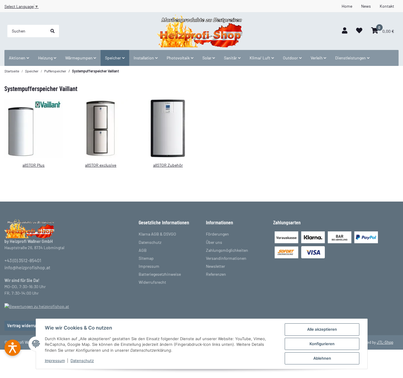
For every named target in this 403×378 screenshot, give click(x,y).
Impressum (55, 360)
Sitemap (146, 258)
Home (347, 6)
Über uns (214, 242)
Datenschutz (82, 360)
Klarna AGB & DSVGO (157, 233)
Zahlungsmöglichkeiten (227, 250)
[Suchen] (52, 31)
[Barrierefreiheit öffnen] (12, 348)
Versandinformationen (226, 258)
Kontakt (387, 6)
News (366, 6)
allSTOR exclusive (100, 165)
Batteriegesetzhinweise (160, 274)
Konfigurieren (322, 343)
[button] (345, 31)
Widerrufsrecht (152, 282)
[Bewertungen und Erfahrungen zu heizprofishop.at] (36, 305)
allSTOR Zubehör (168, 165)
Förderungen (217, 233)
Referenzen (216, 274)
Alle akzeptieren (322, 329)
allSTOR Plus (33, 165)
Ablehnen (322, 358)
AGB (143, 250)
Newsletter (215, 266)
